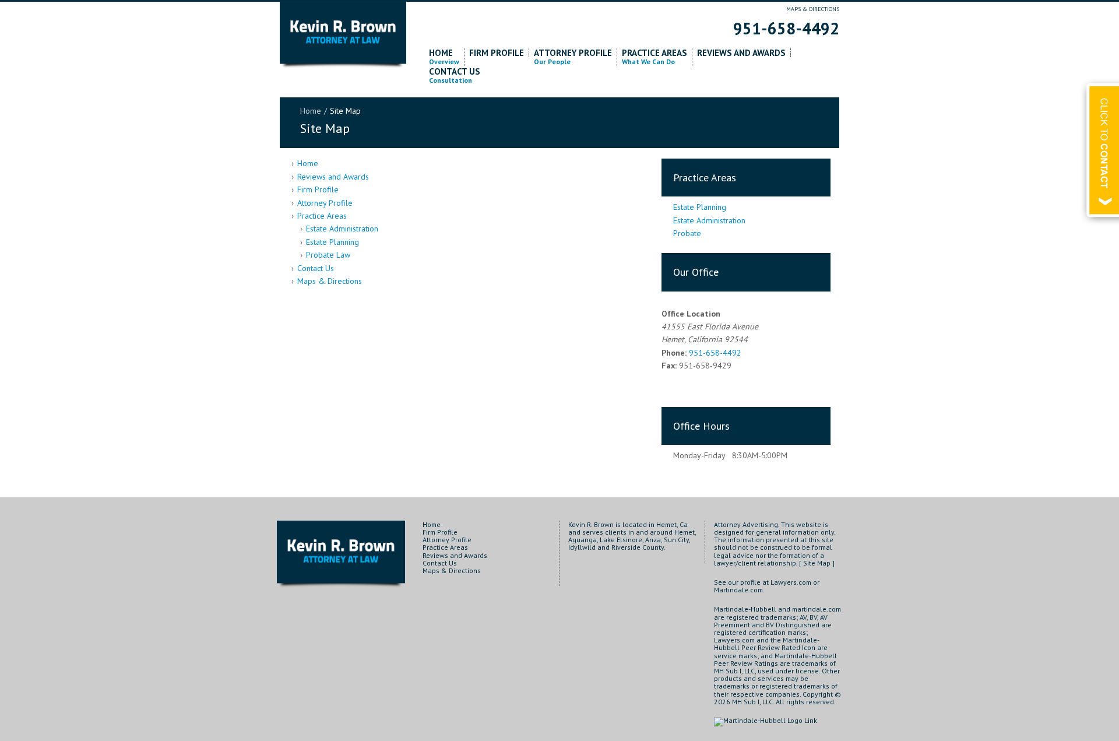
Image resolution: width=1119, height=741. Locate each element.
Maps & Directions (812, 9)
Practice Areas (654, 57)
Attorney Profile (573, 57)
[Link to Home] (343, 36)
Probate (687, 233)
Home (444, 57)
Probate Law (328, 255)
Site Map (817, 563)
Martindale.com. (739, 589)
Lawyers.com (790, 582)
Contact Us (454, 76)
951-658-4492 (786, 28)
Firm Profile (496, 52)
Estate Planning (332, 242)
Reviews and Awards (741, 52)
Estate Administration (342, 228)
